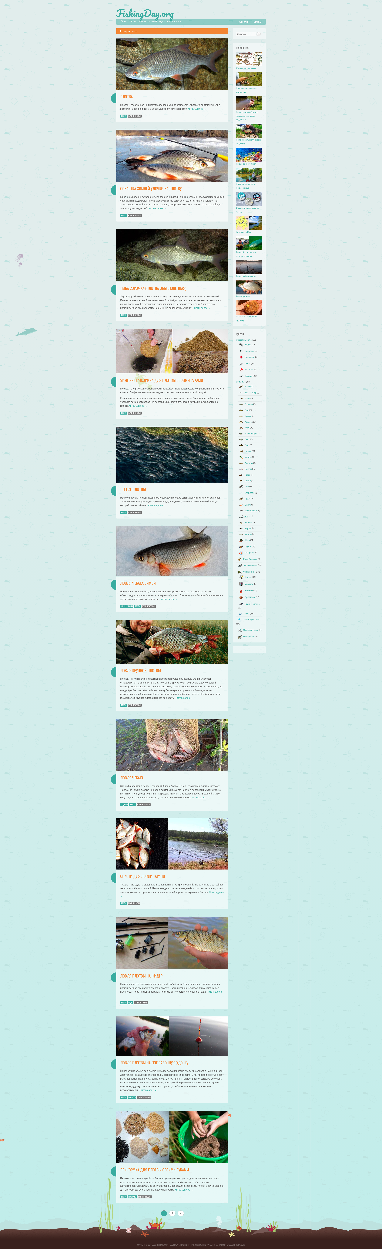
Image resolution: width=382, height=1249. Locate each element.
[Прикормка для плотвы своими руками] (172, 1162)
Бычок (248, 386)
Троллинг (249, 376)
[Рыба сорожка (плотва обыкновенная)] (172, 280)
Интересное (249, 636)
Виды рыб (124, 804)
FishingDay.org (145, 13)
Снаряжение (249, 572)
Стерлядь (249, 493)
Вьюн (247, 398)
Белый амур (251, 393)
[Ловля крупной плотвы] (172, 663)
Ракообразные (250, 559)
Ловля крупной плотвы (140, 670)
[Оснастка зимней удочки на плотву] (172, 181)
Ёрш (247, 410)
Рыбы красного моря (246, 164)
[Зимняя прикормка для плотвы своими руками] (172, 372)
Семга (248, 505)
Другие (248, 547)
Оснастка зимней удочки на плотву (151, 188)
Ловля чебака (132, 778)
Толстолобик (251, 511)
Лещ (247, 439)
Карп (247, 428)
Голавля (249, 404)
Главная (258, 21)
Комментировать (134, 116)
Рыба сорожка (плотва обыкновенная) (153, 288)
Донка (248, 364)
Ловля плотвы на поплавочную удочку (154, 1063)
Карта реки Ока (243, 232)
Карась (248, 422)
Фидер (130, 1003)
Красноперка (251, 433)
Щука (247, 540)
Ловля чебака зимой (138, 583)
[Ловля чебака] (172, 770)
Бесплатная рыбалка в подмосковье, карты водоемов (247, 116)
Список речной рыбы (246, 68)
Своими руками (250, 630)
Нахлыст (249, 369)
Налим (248, 451)
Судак (248, 498)
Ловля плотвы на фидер (141, 976)
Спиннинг (249, 351)
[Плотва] (172, 89)
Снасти (248, 577)
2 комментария (134, 903)
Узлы (247, 614)
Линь (247, 445)
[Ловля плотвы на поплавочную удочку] (172, 1055)
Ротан (247, 475)
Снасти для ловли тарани (142, 876)
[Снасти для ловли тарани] (172, 868)
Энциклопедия (250, 565)
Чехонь (248, 534)
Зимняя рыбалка (127, 606)
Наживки (249, 591)
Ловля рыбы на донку (246, 276)
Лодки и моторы (252, 604)
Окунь (248, 457)
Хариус (248, 528)
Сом (247, 486)
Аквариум (249, 552)
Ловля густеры (243, 296)
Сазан (248, 481)
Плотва (126, 96)
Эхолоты (249, 584)
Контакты (244, 21)
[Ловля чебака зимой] (172, 575)
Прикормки (132, 1197)
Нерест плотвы (133, 489)
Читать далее (197, 109)
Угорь (247, 516)
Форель (248, 522)
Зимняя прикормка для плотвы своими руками (161, 380)
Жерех (248, 416)
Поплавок (132, 1097)
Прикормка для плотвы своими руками (154, 1170)
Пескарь (249, 463)
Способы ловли (243, 340)
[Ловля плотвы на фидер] (172, 968)
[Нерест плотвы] (172, 481)
